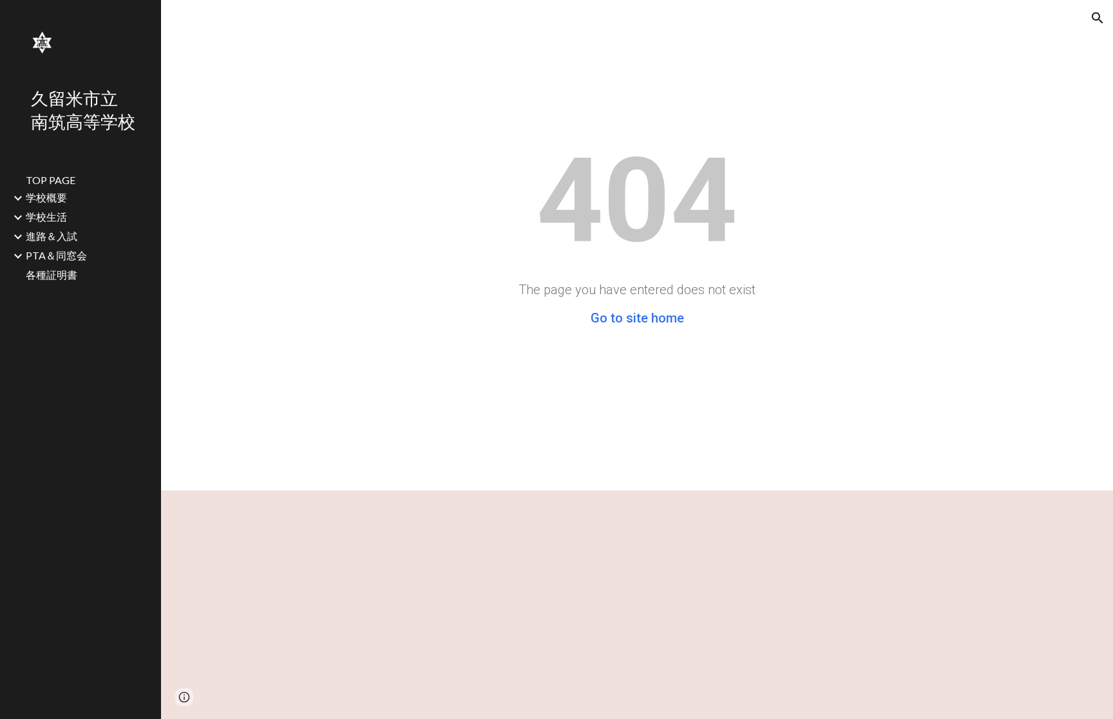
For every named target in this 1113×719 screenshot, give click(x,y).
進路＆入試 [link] (51, 236)
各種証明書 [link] (51, 274)
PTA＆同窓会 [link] (56, 255)
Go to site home (637, 318)
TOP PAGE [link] (50, 180)
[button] (1097, 18)
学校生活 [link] (46, 216)
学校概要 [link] (46, 197)
